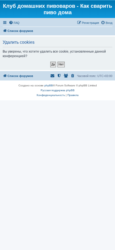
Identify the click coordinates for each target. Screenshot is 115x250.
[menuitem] (14, 23)
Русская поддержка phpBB (58, 90)
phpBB (48, 85)
